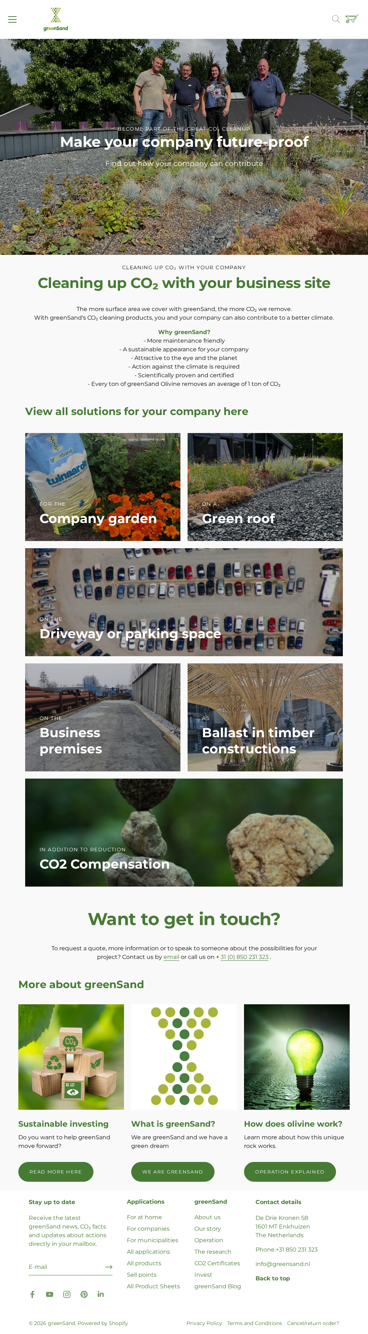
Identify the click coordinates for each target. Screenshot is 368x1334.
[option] (184, 147)
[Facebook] (32, 1293)
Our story (207, 1228)
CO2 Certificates (217, 1263)
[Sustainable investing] (71, 1057)
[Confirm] (108, 1267)
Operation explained (290, 1172)
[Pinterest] (84, 1293)
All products (144, 1263)
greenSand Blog (217, 1286)
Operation (208, 1240)
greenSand (61, 1323)
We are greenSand (172, 1172)
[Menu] (12, 19)
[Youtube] (49, 1293)
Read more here (55, 1172)
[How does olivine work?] (297, 1057)
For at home (144, 1217)
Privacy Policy (204, 1323)
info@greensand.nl (283, 1264)
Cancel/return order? (313, 1323)
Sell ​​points (142, 1274)
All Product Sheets (153, 1286)
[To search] (339, 19)
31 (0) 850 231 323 (244, 957)
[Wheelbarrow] (353, 19)
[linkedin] (101, 1293)
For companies (148, 1228)
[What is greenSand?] (184, 1057)
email (171, 957)
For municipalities (152, 1240)
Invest (203, 1274)
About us (207, 1217)
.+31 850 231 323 (296, 1249)
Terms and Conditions (254, 1323)
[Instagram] (66, 1293)
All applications (148, 1251)
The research (212, 1251)
